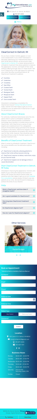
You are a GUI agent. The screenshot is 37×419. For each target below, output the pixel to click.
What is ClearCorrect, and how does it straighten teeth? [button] (15, 190)
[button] (2, 14)
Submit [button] (18, 326)
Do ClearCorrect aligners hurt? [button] (13, 208)
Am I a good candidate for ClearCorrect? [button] (16, 196)
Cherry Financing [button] (25, 17)
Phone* (3, 289)
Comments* (5, 318)
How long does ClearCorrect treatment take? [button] (16, 202)
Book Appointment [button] (12, 17)
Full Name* (4, 274)
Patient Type (5, 311)
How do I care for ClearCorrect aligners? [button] (16, 213)
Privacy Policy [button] (25, 411)
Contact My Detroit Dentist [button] (23, 105)
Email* (3, 282)
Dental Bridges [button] (18, 249)
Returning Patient (27, 314)
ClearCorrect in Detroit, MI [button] (9, 63)
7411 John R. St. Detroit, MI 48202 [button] (19, 11)
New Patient (10, 314)
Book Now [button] (28, 417)
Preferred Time (6, 304)
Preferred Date (6, 296)
